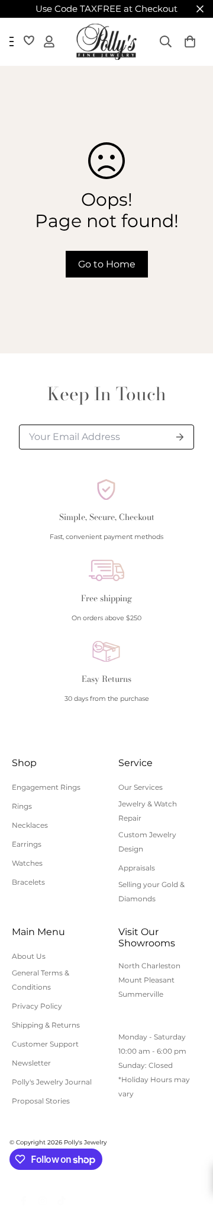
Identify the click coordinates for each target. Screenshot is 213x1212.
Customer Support (45, 1043)
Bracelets (28, 882)
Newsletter (31, 1062)
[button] (190, 41)
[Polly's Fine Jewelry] (106, 42)
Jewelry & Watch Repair (147, 810)
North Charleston (149, 965)
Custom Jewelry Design (147, 841)
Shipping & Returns (46, 1024)
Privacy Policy (37, 1006)
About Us (29, 956)
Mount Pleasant (146, 979)
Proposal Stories (41, 1100)
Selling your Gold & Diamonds (151, 891)
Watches (27, 863)
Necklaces (30, 825)
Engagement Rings (46, 787)
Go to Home (106, 264)
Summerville (140, 994)
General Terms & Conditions (40, 979)
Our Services (140, 787)
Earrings (26, 844)
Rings (22, 806)
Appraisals (136, 867)
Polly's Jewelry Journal (52, 1081)
